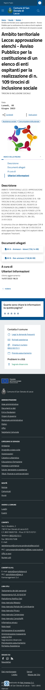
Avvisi (4, 495)
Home (4, 20)
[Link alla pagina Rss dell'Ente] (12, 658)
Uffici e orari (6, 553)
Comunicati (6, 491)
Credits (14, 674)
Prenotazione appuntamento (13, 642)
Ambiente (6, 445)
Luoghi (4, 508)
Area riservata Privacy (11, 610)
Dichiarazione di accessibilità (13, 630)
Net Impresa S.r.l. (27, 682)
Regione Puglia (8, 3)
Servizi (29, 671)
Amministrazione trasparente (14, 633)
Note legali (6, 626)
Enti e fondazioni (8, 412)
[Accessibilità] (7, 683)
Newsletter (6, 662)
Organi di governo (9, 416)
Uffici (4, 428)
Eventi (4, 512)
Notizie (18, 20)
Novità (10, 20)
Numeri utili (6, 557)
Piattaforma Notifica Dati (12, 598)
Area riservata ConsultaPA (12, 618)
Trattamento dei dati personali (14, 590)
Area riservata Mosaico (11, 602)
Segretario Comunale (10, 432)
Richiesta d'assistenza (11, 645)
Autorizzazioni (7, 453)
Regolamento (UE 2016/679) (14, 594)
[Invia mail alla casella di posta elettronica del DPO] (17, 571)
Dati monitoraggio (9, 671)
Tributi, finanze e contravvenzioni (15, 473)
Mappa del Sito (34, 674)
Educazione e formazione (12, 461)
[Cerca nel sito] (37, 11)
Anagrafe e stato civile (11, 449)
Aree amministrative (10, 404)
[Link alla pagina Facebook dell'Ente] (3, 658)
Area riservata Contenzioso (13, 614)
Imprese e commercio (10, 465)
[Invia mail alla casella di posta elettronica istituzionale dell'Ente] (20, 546)
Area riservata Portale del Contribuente (18, 606)
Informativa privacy (10, 622)
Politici (4, 424)
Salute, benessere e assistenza (14, 469)
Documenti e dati (9, 408)
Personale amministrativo (12, 420)
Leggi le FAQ (7, 636)
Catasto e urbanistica (10, 457)
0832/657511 (15, 535)
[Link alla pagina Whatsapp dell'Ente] (7, 658)
